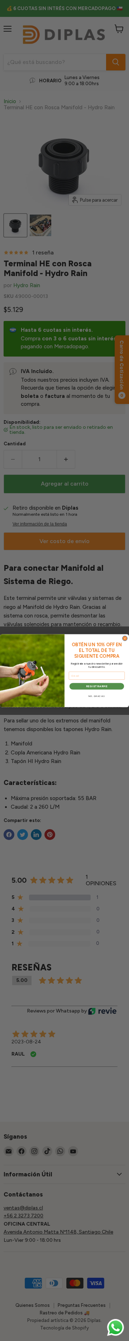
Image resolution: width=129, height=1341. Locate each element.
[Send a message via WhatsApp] (115, 1327)
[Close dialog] (125, 638)
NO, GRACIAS (97, 696)
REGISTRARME (97, 686)
